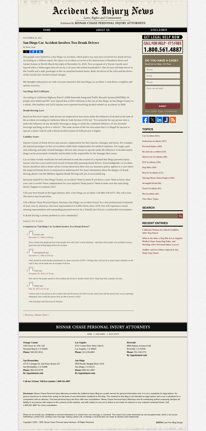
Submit (162, 106)
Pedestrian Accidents (154, 141)
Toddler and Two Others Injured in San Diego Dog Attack (160, 251)
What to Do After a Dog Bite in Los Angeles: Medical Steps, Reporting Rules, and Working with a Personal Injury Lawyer (162, 241)
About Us (103, 30)
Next (46, 315)
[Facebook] (145, 120)
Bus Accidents (150, 194)
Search (180, 216)
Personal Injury (152, 146)
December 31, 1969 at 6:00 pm (41, 237)
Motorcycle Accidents (154, 157)
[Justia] (166, 120)
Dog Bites (149, 167)
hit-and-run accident (154, 152)
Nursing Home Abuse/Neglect (158, 178)
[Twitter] (152, 120)
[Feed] (172, 120)
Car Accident (151, 136)
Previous (28, 315)
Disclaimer (159, 30)
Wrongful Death (151, 183)
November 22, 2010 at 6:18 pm (41, 274)
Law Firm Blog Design (169, 422)
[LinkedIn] (159, 120)
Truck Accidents (151, 188)
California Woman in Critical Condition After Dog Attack (160, 231)
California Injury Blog (103, 15)
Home (47, 30)
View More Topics (150, 199)
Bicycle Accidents (152, 173)
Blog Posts (114, 334)
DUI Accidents (37, 221)
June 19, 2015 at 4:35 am (39, 289)
